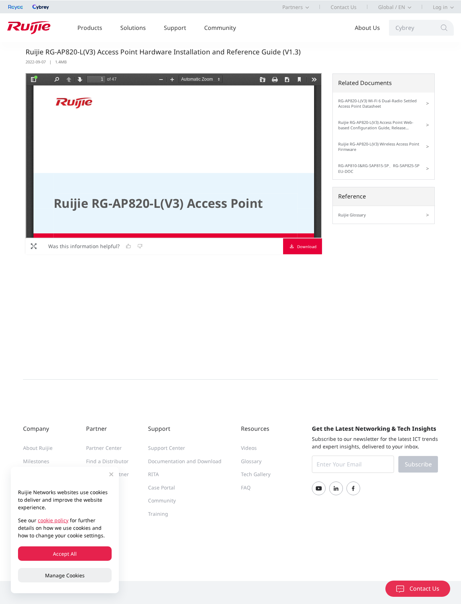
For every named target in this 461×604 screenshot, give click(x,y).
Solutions (133, 28)
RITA (153, 474)
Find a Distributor (107, 461)
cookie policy (53, 520)
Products (89, 28)
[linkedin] (336, 488)
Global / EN (391, 7)
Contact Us (344, 7)
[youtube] (319, 488)
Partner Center (104, 447)
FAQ (246, 487)
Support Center (166, 447)
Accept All (65, 553)
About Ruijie (38, 447)
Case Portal (161, 487)
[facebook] (353, 488)
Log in (440, 7)
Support (175, 28)
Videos (249, 447)
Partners (292, 7)
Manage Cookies (65, 575)
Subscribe (418, 464)
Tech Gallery (255, 474)
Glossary (251, 461)
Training (158, 513)
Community (220, 28)
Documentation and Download (184, 461)
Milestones (36, 461)
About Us (367, 28)
